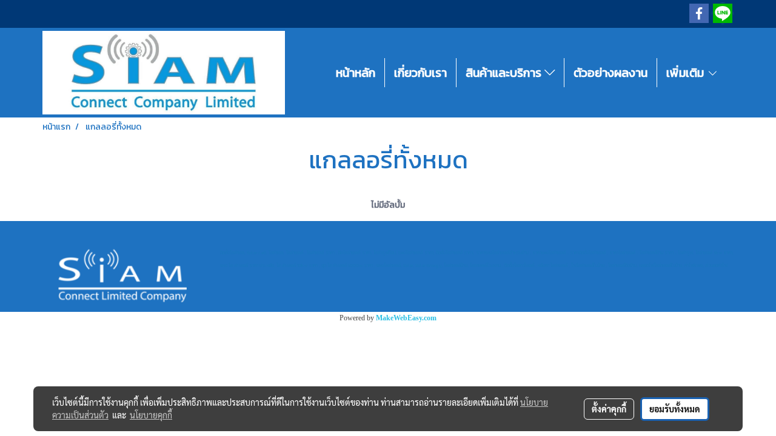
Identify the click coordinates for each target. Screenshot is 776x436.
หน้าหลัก (355, 73)
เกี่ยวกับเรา (420, 73)
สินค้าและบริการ (505, 73)
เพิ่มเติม (686, 73)
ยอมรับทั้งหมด (674, 408)
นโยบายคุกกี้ (151, 414)
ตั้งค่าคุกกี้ (609, 408)
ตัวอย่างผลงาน (610, 73)
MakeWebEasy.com (406, 318)
